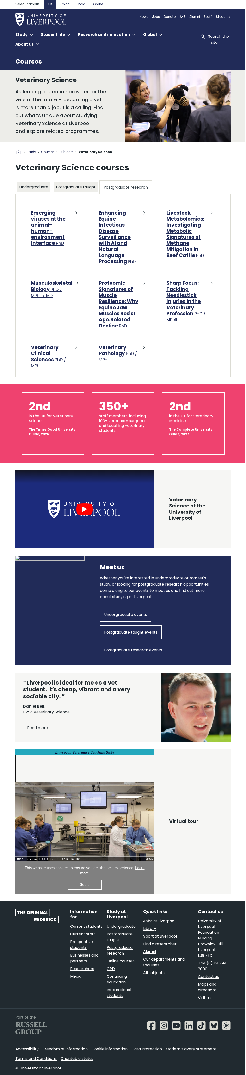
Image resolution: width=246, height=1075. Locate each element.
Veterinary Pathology (117, 358)
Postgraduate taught (76, 186)
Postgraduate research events (177, 663)
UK (50, 4)
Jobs (156, 16)
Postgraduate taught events (109, 663)
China (65, 4)
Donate (170, 16)
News (144, 16)
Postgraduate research (126, 186)
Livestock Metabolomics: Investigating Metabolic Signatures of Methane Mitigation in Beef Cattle (183, 233)
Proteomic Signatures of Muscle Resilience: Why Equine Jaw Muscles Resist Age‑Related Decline (115, 306)
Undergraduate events (48, 663)
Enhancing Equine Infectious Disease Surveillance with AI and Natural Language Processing (116, 236)
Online (98, 4)
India (81, 4)
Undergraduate (33, 187)
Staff (208, 16)
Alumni (194, 16)
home (18, 152)
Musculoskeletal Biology (52, 288)
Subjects (67, 152)
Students (223, 16)
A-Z (182, 16)
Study (31, 152)
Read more (37, 947)
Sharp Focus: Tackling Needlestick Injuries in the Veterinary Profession (183, 300)
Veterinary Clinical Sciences (48, 361)
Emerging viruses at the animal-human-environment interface (48, 227)
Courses (28, 61)
